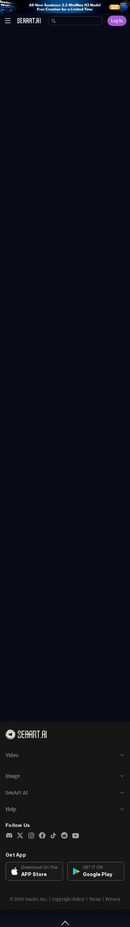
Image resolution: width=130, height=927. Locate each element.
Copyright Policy (68, 899)
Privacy (113, 899)
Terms (95, 899)
